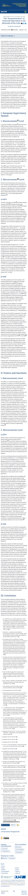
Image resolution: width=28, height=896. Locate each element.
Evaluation (18, 847)
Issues (17, 869)
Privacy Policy (24, 894)
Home (3, 866)
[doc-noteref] (17, 48)
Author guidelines (20, 849)
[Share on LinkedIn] (25, 23)
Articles (3, 869)
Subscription (12, 858)
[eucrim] (4, 12)
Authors (17, 871)
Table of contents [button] (7, 36)
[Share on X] (21, 23)
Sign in (3, 893)
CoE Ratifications (6, 851)
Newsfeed (4, 858)
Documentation (5, 871)
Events (17, 868)
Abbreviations (19, 852)
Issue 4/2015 (15, 29)
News (2, 868)
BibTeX (13, 825)
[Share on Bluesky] (23, 23)
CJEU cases (4, 848)
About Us (17, 873)
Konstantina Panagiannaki (14, 26)
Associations (4, 873)
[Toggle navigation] (25, 12)
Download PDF (6, 825)
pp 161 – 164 (23, 29)
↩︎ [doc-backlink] (18, 636)
